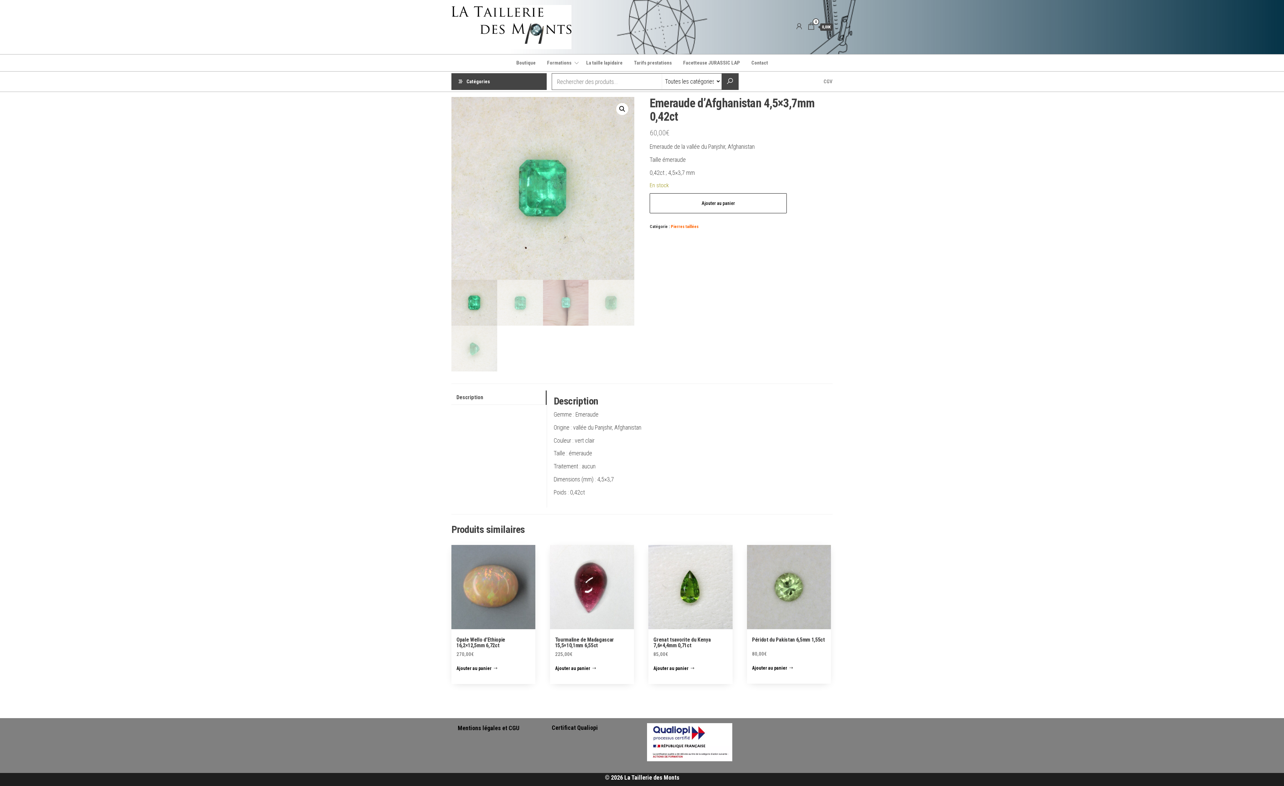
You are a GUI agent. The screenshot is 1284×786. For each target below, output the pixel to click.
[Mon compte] (799, 26)
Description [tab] (469, 397)
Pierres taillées (685, 226)
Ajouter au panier (718, 203)
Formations (559, 63)
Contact (759, 63)
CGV (828, 82)
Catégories (478, 82)
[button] (622, 109)
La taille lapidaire (604, 63)
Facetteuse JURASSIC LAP (711, 63)
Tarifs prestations (653, 63)
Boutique (526, 63)
